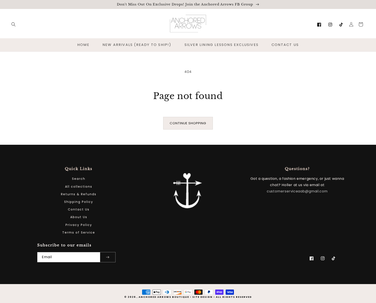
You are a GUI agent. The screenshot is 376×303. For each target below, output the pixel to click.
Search (78, 179)
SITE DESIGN (202, 297)
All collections (78, 186)
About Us (78, 217)
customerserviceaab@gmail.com (297, 191)
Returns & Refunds (78, 194)
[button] (13, 24)
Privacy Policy (78, 225)
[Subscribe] (107, 257)
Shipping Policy (78, 202)
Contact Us (78, 209)
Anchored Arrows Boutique (164, 297)
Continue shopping (188, 123)
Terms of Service (78, 232)
